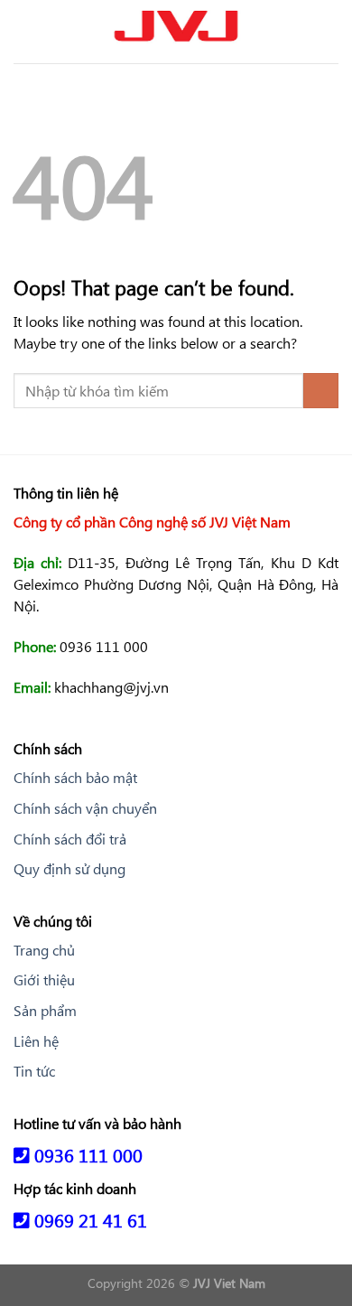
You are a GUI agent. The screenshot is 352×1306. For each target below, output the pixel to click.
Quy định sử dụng (69, 868)
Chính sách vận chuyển (85, 807)
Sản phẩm (45, 1010)
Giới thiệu (44, 979)
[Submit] (320, 390)
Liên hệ (36, 1040)
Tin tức (34, 1070)
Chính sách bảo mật (75, 777)
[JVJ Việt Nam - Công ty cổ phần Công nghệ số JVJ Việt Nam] (176, 31)
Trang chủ (44, 949)
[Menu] (24, 31)
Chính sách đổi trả (70, 838)
